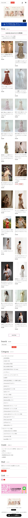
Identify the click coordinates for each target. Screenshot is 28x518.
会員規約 (4, 457)
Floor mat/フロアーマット (9, 416)
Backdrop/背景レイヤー (9, 400)
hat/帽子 (5, 377)
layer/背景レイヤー (8, 439)
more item (14, 335)
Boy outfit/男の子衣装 (8, 366)
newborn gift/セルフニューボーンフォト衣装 (13, 414)
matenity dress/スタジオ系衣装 (10, 430)
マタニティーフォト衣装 (10, 36)
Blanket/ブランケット (8, 397)
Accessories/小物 (7, 436)
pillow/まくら (6, 386)
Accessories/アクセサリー (9, 383)
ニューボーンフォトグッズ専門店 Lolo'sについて (12, 448)
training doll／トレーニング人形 (10, 408)
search (12, 2)
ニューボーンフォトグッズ (7, 355)
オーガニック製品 (7, 394)
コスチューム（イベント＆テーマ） (11, 374)
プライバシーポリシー (6, 453)
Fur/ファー (6, 402)
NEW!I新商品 (6, 358)
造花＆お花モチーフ (8, 425)
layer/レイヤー (7, 391)
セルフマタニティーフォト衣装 (10, 433)
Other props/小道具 (8, 419)
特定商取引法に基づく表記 (7, 455)
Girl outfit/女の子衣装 (8, 363)
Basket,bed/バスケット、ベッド (10, 405)
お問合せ (4, 450)
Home (2, 36)
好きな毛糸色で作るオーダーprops (11, 369)
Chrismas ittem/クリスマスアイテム (11, 411)
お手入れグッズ (7, 422)
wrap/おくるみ (7, 360)
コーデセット (6, 372)
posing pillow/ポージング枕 (9, 388)
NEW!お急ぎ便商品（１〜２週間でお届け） (13, 380)
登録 (4, 470)
